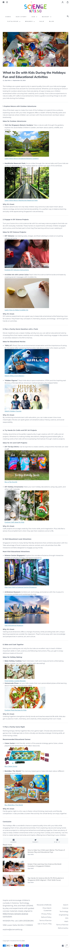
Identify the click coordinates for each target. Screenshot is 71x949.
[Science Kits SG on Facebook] (63, 946)
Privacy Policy (46, 914)
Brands (29, 21)
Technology (64, 911)
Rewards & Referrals (44, 905)
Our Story (21, 16)
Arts (66, 918)
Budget (46, 16)
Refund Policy (46, 917)
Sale (42, 21)
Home (8, 16)
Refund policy (63, 928)
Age (34, 16)
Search (65, 905)
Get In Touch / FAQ (44, 924)
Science (65, 908)
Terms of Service (45, 920)
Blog (51, 21)
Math (66, 921)
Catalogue (13, 21)
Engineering (63, 915)
